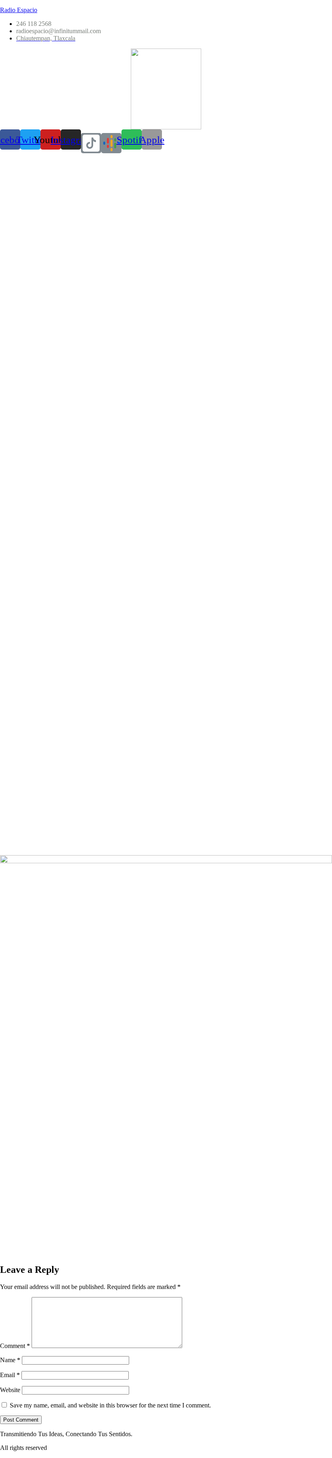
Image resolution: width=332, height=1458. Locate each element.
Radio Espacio (18, 9)
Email (10, 1374)
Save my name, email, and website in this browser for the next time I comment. (110, 1405)
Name (10, 1360)
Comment (15, 1345)
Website (10, 1389)
